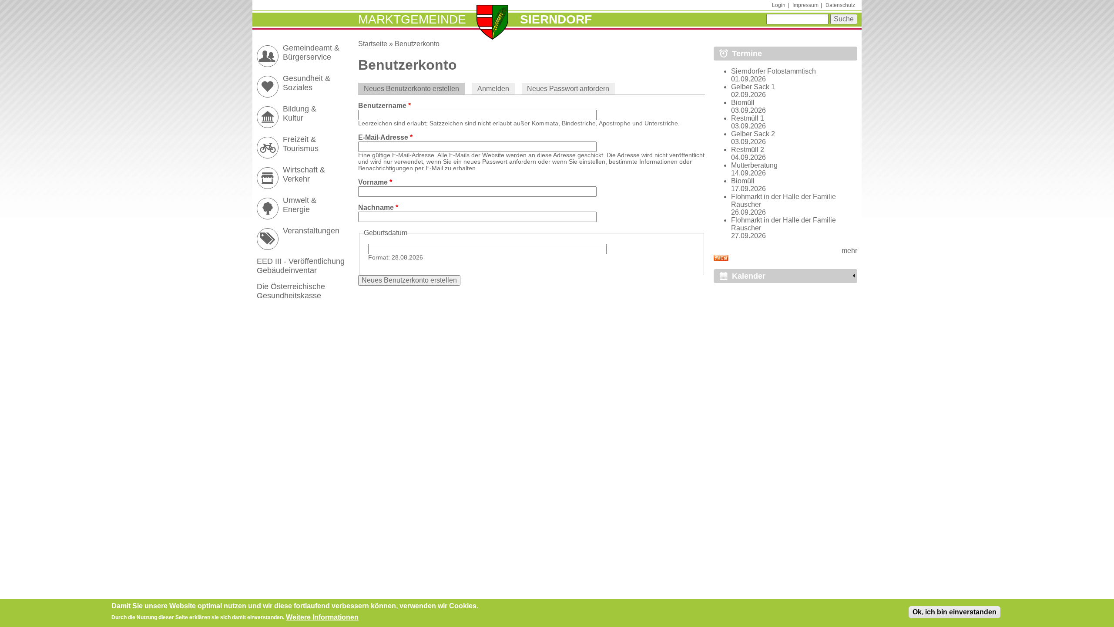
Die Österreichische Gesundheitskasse (291, 291)
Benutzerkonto (417, 43)
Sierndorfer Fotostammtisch (773, 71)
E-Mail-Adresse (385, 137)
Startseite (372, 43)
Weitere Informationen (322, 616)
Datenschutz (840, 5)
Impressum (805, 5)
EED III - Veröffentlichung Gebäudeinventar (301, 266)
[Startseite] (492, 23)
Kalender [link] (748, 276)
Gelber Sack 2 (753, 134)
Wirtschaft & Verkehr (304, 174)
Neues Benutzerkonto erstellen (414, 88)
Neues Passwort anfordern (568, 88)
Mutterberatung (754, 165)
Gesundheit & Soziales (306, 83)
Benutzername (384, 105)
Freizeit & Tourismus (301, 144)
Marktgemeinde (412, 19)
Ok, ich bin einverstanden (955, 612)
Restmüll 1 (747, 118)
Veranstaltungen (311, 230)
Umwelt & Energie (299, 205)
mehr (849, 250)
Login (778, 5)
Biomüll (743, 102)
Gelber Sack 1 (753, 87)
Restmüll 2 (747, 149)
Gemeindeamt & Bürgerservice (311, 52)
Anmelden (493, 88)
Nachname (378, 207)
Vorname (375, 182)
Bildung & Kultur (299, 113)
